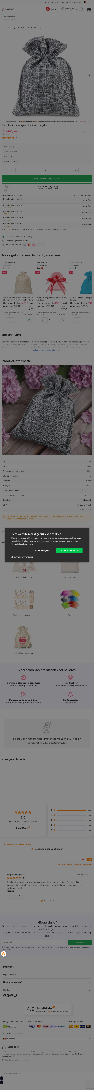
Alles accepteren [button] (69, 550)
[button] (22, 557)
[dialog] (47, 545)
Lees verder (28, 544)
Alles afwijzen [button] (42, 550)
